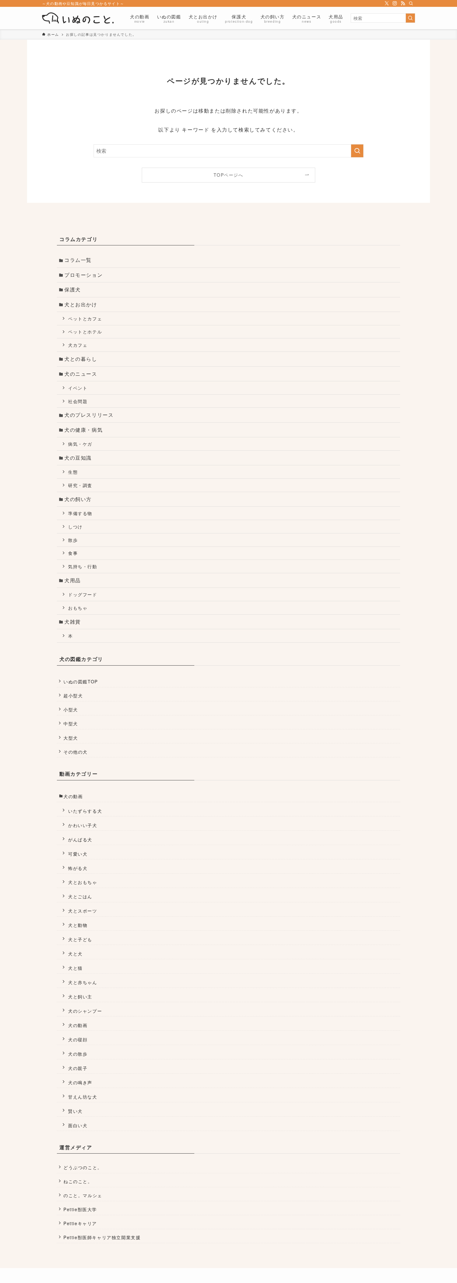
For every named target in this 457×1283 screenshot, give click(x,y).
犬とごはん (80, 896)
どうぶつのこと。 (82, 1167)
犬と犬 (75, 953)
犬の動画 (73, 796)
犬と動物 (77, 925)
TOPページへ (228, 175)
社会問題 (77, 401)
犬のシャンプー (85, 1010)
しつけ (75, 526)
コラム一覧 (78, 259)
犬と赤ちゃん (82, 982)
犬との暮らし (80, 358)
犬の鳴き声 (80, 1082)
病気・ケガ (80, 443)
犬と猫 (75, 968)
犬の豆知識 (78, 457)
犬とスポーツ (82, 910)
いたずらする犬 (85, 810)
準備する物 (80, 513)
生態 (73, 471)
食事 (73, 553)
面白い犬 (77, 1125)
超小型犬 (73, 695)
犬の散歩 (77, 1053)
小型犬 (70, 709)
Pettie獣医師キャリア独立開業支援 (102, 1237)
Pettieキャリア (80, 1223)
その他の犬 (75, 752)
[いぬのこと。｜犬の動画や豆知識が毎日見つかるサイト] (78, 18)
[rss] (403, 3)
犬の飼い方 (78, 499)
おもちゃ (77, 607)
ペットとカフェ (85, 318)
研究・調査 (80, 485)
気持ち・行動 (82, 566)
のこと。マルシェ (82, 1195)
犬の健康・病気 (83, 429)
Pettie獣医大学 (80, 1209)
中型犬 (70, 723)
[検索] (411, 3)
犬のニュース (80, 373)
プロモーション (83, 274)
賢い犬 (75, 1111)
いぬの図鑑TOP (80, 681)
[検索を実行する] (410, 18)
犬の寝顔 (77, 1039)
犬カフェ (77, 345)
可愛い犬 (77, 853)
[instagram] (395, 3)
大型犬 (70, 738)
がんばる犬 (80, 839)
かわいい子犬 (82, 825)
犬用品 (72, 580)
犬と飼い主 (80, 996)
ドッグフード (82, 594)
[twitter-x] (387, 3)
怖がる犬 (77, 868)
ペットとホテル (85, 331)
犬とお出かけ (80, 304)
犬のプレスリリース (88, 414)
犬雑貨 (72, 621)
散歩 (73, 540)
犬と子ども (80, 939)
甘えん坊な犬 (82, 1096)
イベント (77, 387)
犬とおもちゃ (82, 882)
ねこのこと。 (78, 1181)
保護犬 (72, 289)
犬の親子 (77, 1068)
